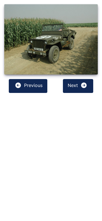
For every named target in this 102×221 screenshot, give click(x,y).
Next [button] (73, 85)
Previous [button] (32, 85)
